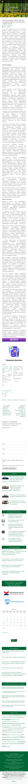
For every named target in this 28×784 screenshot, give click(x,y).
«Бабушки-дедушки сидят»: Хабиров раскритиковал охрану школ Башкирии (13, 705)
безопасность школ (18, 723)
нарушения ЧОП (7, 730)
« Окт (3, 632)
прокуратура (22, 741)
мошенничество (18, 729)
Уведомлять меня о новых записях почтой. (12, 465)
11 (10, 620)
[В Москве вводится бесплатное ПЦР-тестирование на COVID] (18, 374)
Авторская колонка (14, 547)
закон (10, 727)
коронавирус (14, 400)
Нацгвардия (21, 717)
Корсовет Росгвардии (12, 717)
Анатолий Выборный (15, 715)
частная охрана (19, 743)
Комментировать (7, 27)
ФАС (12, 719)
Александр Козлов (5, 715)
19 (14, 622)
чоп (4, 746)
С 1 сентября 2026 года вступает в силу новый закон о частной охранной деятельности (14, 692)
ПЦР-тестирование (22, 400)
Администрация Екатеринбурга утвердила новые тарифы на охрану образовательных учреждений (13, 688)
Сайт (3, 453)
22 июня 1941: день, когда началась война (12, 667)
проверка (9, 741)
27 (17, 625)
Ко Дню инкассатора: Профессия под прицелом (13, 657)
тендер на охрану (8, 743)
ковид (10, 400)
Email (4, 449)
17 (7, 622)
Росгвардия (6, 719)
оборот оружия (14, 732)
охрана (4, 734)
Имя (3, 444)
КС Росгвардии (5, 717)
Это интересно (14, 648)
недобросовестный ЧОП (6, 732)
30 (3, 628)
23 (3, 625)
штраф (8, 746)
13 (17, 620)
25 (10, 625)
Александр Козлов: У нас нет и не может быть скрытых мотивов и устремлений (18, 502)
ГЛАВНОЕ (14, 474)
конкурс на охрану (22, 727)
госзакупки (5, 727)
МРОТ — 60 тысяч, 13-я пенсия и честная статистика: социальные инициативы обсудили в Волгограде (13, 701)
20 (17, 622)
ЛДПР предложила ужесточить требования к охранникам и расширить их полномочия (15, 516)
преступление (4, 741)
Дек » (6, 632)
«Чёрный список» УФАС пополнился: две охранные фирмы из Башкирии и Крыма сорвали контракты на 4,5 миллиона (13, 696)
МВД (18, 717)
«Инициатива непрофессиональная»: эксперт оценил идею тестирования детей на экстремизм (13, 572)
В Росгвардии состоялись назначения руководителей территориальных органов (15, 540)
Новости (11, 25)
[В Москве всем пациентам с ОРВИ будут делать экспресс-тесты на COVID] (7, 374)
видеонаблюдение (16, 725)
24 (7, 625)
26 (14, 625)
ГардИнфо (14, 7)
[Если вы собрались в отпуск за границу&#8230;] (7, 387)
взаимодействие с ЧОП (7, 725)
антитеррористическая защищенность (10, 721)
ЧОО (18, 719)
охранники (16, 739)
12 (14, 620)
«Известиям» (23, 56)
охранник (9, 739)
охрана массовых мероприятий (14, 734)
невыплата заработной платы (18, 730)
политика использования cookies (17, 777)
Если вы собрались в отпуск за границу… (7, 392)
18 (10, 622)
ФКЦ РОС (15, 719)
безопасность (7, 723)
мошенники (10, 729)
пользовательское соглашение (14, 778)
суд (3, 743)
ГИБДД (24, 715)
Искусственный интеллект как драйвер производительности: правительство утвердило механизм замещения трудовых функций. (14, 674)
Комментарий (6, 427)
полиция (22, 739)
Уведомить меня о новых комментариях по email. (13, 460)
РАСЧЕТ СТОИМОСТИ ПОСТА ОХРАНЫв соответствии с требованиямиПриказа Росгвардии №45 (14, 583)
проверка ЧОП (14, 741)
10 (7, 620)
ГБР (22, 715)
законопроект (14, 727)
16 (3, 622)
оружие (20, 732)
